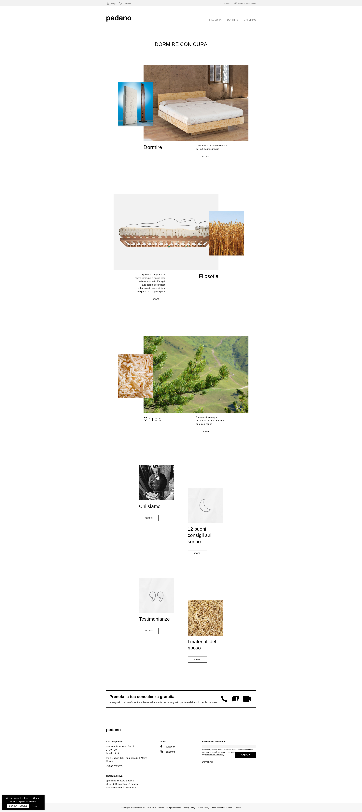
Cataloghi (208, 762)
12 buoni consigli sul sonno (199, 535)
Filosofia (215, 20)
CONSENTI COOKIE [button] (18, 806)
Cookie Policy (203, 807)
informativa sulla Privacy (214, 755)
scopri (156, 299)
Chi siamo (149, 506)
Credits (238, 807)
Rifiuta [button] (34, 806)
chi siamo (250, 20)
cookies (33, 798)
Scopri (206, 156)
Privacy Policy (189, 807)
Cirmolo (153, 419)
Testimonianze (154, 619)
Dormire (232, 20)
